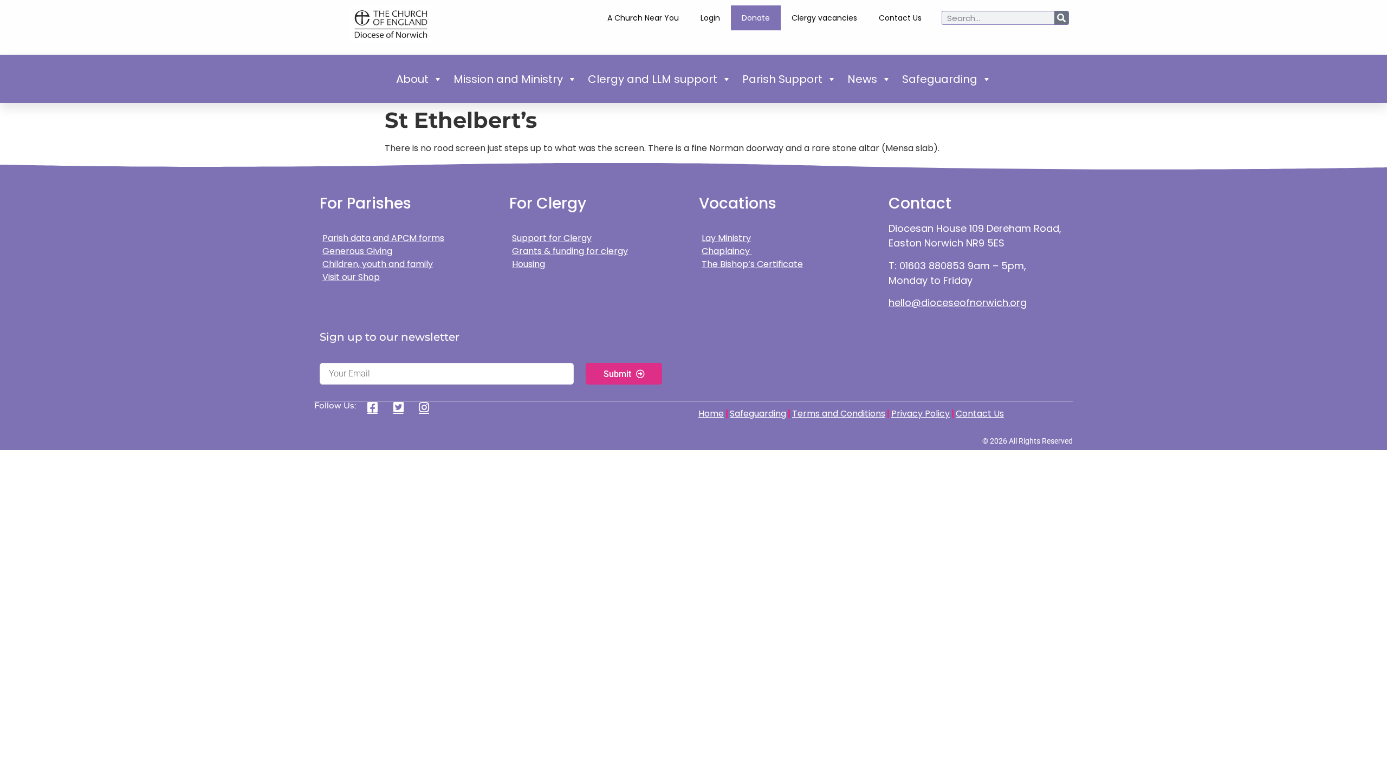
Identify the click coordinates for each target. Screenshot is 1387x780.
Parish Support (782, 79)
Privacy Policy (920, 413)
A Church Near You (643, 17)
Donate (756, 17)
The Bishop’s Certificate (752, 264)
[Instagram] (428, 407)
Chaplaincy (727, 251)
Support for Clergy (552, 238)
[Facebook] (376, 407)
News (862, 79)
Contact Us (900, 17)
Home (711, 413)
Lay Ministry (726, 238)
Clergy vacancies (824, 17)
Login (710, 17)
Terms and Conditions (838, 413)
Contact (920, 203)
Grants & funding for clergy (570, 251)
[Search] (1061, 17)
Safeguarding (939, 79)
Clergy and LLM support (652, 79)
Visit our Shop (351, 277)
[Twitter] (402, 407)
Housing (528, 264)
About (412, 79)
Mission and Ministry (508, 79)
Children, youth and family (377, 264)
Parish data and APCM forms (383, 238)
